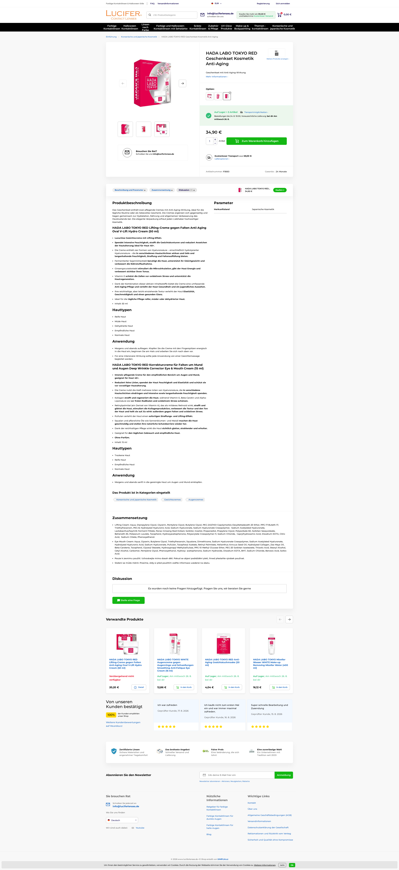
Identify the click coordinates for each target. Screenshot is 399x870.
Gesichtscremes (172, 499)
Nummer (209, 141)
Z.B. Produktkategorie (164, 15)
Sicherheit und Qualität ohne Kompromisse (270, 840)
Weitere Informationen (265, 865)
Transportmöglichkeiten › (256, 112)
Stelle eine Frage (130, 600)
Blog (209, 834)
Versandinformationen (168, 3)
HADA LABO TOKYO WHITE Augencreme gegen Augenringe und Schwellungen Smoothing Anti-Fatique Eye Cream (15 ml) (175, 665)
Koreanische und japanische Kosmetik (139, 37)
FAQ (152, 3)
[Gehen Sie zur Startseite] (124, 15)
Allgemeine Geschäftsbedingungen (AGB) (270, 815)
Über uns (252, 809)
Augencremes (196, 499)
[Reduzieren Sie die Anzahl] (215, 143)
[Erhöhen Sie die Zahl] (215, 139)
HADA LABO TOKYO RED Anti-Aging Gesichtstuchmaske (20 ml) (222, 662)
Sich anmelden (283, 3)
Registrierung (263, 3)
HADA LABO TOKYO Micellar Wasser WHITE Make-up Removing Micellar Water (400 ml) (270, 663)
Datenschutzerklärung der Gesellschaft (268, 827)
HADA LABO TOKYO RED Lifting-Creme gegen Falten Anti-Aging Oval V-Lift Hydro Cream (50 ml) (125, 663)
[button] (182, 83)
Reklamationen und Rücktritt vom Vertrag (269, 833)
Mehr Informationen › (217, 76)
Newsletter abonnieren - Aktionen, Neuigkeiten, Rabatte (225, 781)
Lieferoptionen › (222, 159)
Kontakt (252, 803)
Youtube (140, 827)
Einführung (111, 37)
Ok (292, 865)
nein (282, 865)
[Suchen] (149, 15)
